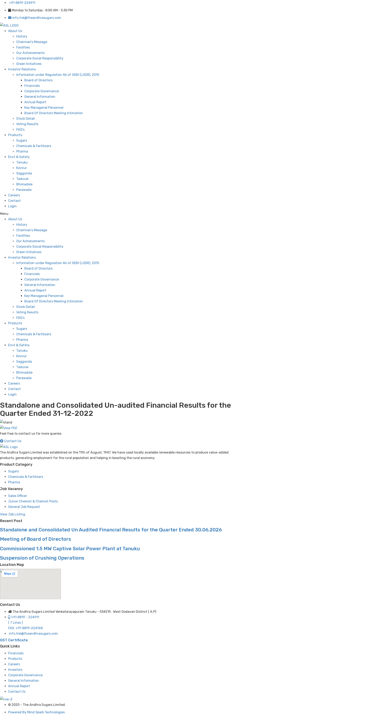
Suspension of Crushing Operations (42, 558)
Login (12, 206)
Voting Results (27, 124)
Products (15, 135)
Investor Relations (22, 69)
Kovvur (21, 168)
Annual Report (35, 102)
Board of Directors (38, 80)
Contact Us (16, 691)
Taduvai (22, 179)
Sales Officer (17, 496)
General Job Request (24, 507)
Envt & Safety (19, 157)
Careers (14, 195)
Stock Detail (25, 118)
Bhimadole (24, 184)
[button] (119, 213)
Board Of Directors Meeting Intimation (53, 113)
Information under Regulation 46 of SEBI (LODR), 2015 (57, 75)
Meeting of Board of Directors (35, 539)
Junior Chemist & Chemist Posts (33, 501)
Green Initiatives (28, 64)
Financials (32, 86)
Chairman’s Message (31, 42)
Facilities (23, 47)
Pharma (22, 151)
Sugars (21, 140)
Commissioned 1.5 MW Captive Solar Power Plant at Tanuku (70, 548)
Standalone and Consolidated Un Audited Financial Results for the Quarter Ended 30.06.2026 (111, 530)
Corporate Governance (41, 91)
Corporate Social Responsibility (39, 58)
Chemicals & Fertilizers (33, 146)
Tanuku (22, 162)
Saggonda (24, 173)
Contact (14, 201)
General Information (39, 97)
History (21, 36)
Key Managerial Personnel (43, 108)
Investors (15, 670)
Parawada (23, 190)
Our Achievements (30, 53)
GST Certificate (14, 640)
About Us (15, 31)
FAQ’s (20, 129)
